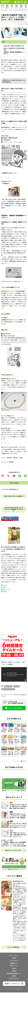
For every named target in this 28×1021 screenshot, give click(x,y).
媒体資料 (14, 976)
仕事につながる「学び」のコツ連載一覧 (13, 496)
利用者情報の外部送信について (14, 973)
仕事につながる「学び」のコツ (8, 689)
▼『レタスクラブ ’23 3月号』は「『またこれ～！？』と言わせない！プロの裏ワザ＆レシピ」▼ (13, 549)
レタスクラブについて (14, 978)
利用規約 (14, 958)
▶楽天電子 (4, 591)
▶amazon (4, 585)
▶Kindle (3, 587)
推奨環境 (14, 971)
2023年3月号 (16, 686)
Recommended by (17, 761)
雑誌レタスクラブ (8, 686)
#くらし (15, 23)
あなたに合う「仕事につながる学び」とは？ (14, 46)
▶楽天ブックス (5, 589)
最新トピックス (14, 966)
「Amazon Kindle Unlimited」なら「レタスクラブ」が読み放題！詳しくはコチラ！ (13, 509)
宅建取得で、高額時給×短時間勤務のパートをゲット (14, 52)
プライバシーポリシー (14, 955)
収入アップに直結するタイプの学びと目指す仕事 (14, 49)
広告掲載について (14, 963)
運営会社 (14, 968)
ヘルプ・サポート (14, 960)
